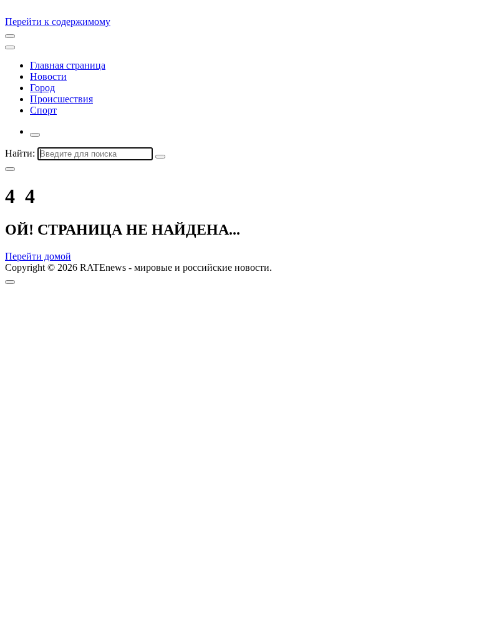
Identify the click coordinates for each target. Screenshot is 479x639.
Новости (48, 76)
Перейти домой (38, 256)
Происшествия (61, 99)
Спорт (43, 110)
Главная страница (67, 65)
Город (42, 87)
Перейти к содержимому (57, 21)
